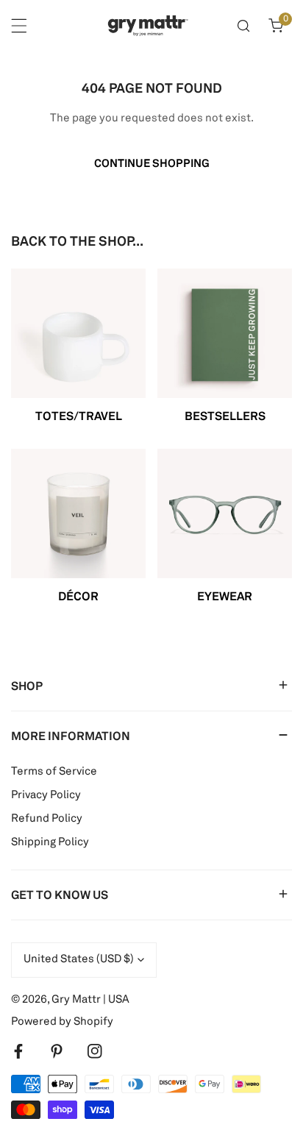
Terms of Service (54, 772)
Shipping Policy (50, 842)
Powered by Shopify (62, 1022)
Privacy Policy (46, 795)
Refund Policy (46, 819)
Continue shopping (152, 164)
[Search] (243, 26)
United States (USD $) (79, 959)
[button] (276, 26)
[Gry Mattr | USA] (147, 26)
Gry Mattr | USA (90, 1000)
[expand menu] (19, 26)
